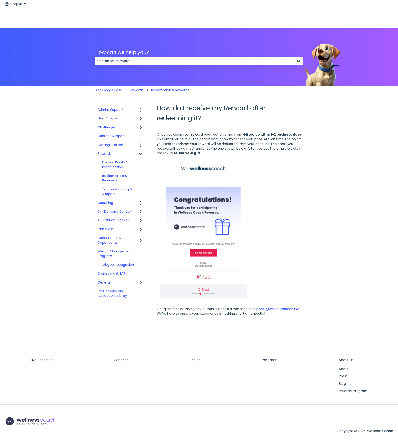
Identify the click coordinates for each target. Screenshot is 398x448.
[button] (140, 110)
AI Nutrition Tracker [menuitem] (113, 220)
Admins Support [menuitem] (110, 109)
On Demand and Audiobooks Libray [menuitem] (112, 293)
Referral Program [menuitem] (353, 390)
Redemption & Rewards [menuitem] (114, 178)
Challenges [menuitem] (106, 127)
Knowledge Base (108, 90)
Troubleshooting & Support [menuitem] (117, 191)
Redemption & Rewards (170, 90)
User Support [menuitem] (108, 118)
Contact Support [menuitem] (111, 136)
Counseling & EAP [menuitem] (111, 273)
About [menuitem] (344, 368)
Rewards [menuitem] (104, 153)
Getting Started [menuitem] (110, 144)
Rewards (136, 90)
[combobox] (195, 61)
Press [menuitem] (343, 376)
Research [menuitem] (269, 360)
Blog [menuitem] (342, 383)
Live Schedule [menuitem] (41, 360)
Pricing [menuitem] (194, 360)
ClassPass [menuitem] (105, 229)
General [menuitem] (104, 282)
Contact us (380, 18)
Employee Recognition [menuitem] (115, 264)
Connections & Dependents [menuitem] (109, 240)
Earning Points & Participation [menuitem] (115, 164)
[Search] (299, 61)
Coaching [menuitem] (105, 202)
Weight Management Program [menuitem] (114, 253)
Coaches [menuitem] (121, 360)
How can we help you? (122, 52)
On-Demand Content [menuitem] (115, 211)
